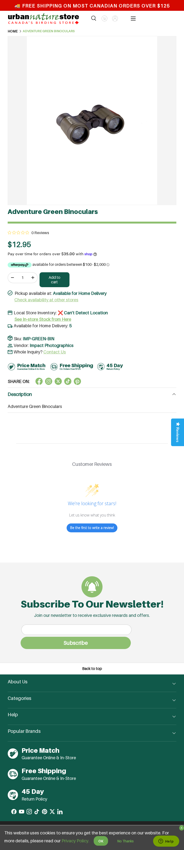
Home (13, 31)
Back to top (92, 668)
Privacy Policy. (75, 840)
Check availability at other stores (46, 299)
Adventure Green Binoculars (49, 31)
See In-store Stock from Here (42, 319)
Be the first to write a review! (92, 527)
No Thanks (125, 841)
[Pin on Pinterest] (77, 381)
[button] (104, 18)
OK (100, 841)
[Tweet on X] (48, 381)
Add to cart (54, 279)
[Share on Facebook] (39, 381)
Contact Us (54, 351)
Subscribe (75, 643)
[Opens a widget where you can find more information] (166, 842)
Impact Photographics (52, 345)
